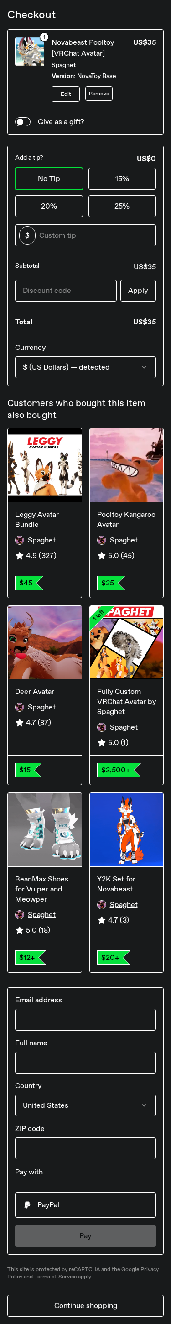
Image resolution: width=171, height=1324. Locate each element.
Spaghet (64, 65)
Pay (85, 1235)
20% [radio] (49, 206)
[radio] (85, 1205)
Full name (31, 1042)
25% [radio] (122, 206)
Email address (38, 1000)
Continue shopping (85, 1305)
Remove (99, 93)
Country (28, 1085)
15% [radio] (122, 178)
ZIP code (30, 1128)
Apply (138, 290)
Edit (66, 94)
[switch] (23, 121)
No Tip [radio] (49, 178)
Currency (30, 347)
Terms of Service (55, 1276)
